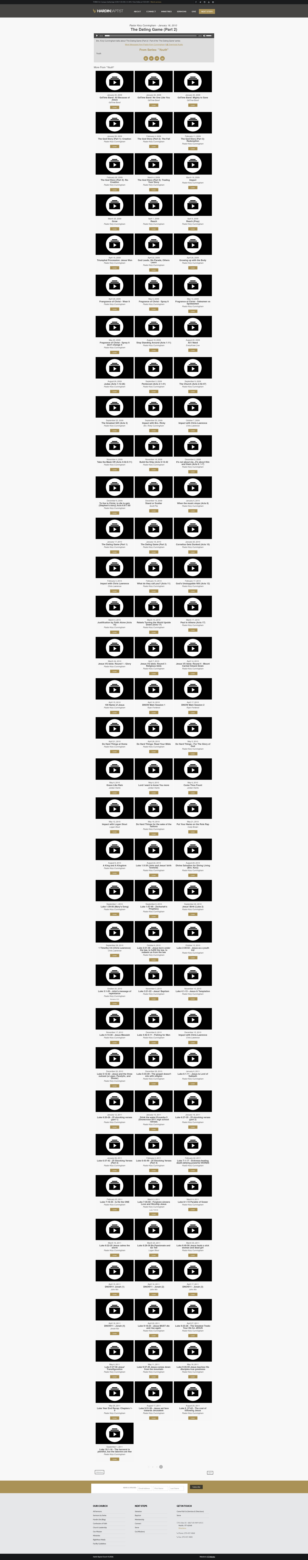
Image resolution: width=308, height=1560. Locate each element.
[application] (154, 35)
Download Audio (176, 44)
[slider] (150, 35)
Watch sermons (156, 2)
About (137, 11)
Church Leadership (100, 1528)
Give (194, 11)
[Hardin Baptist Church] (108, 9)
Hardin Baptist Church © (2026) (103, 1557)
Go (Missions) (140, 1532)
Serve (137, 1528)
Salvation (138, 1511)
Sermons (181, 11)
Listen (114, 107)
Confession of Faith (100, 1524)
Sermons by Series (99, 1515)
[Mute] (204, 36)
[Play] (97, 36)
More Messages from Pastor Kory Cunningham (145, 44)
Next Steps (207, 11)
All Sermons (97, 1511)
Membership (139, 1520)
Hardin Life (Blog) (99, 1520)
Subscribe (196, 1487)
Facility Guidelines (99, 1544)
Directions (182, 1528)
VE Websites (211, 1557)
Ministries (166, 11)
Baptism (138, 1515)
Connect (151, 11)
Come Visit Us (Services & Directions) (190, 1511)
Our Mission (97, 1532)
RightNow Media (99, 1540)
